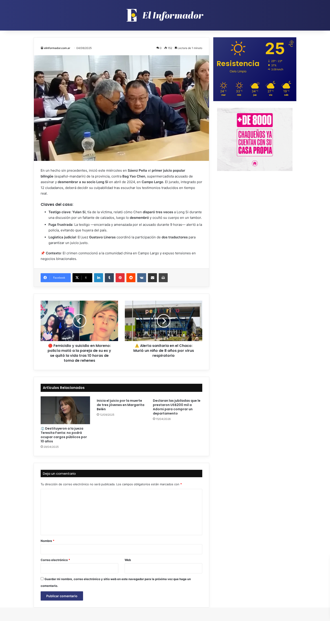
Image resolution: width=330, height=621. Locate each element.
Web (128, 560)
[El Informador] (165, 15)
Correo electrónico (55, 560)
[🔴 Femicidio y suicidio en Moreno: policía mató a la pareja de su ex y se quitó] (79, 321)
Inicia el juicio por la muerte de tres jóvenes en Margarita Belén (120, 404)
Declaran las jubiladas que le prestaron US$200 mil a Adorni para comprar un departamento (176, 407)
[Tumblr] (109, 277)
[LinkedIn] (98, 277)
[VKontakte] (141, 277)
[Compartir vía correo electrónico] (152, 277)
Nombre (47, 541)
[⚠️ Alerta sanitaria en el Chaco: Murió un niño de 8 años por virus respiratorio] (163, 321)
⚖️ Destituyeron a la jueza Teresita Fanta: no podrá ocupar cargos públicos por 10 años (64, 435)
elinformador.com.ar (57, 48)
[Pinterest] (120, 277)
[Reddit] (130, 277)
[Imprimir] (163, 277)
